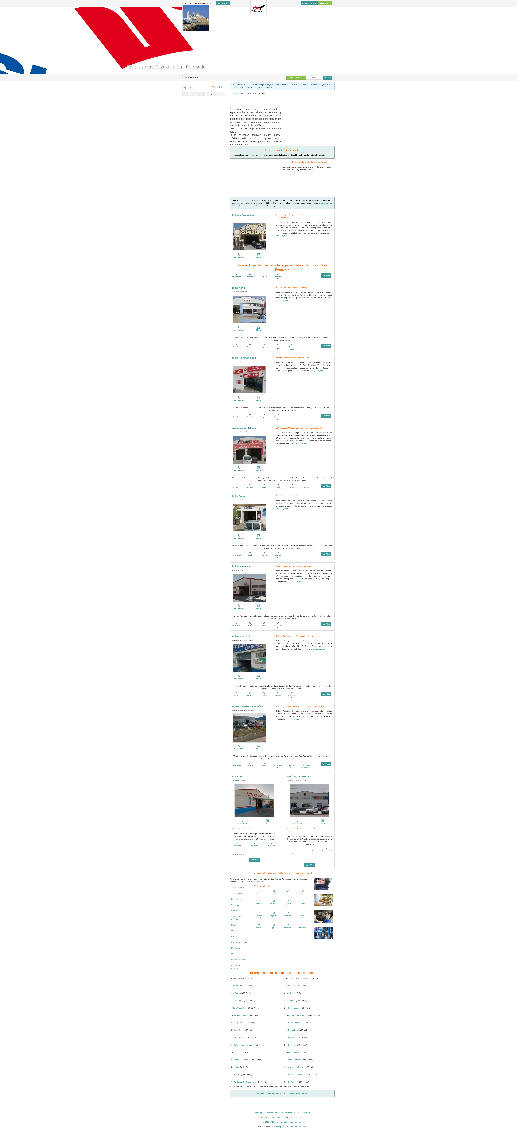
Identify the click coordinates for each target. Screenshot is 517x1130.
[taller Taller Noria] (249, 309)
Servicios (235, 905)
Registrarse (309, 3)
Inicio (188, 3)
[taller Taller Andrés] (249, 517)
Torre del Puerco (240, 1015)
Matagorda (291, 986)
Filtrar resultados (297, 77)
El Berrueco (293, 1008)
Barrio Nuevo (239, 1030)
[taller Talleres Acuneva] (249, 587)
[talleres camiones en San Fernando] (302, 901)
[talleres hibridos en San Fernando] (259, 913)
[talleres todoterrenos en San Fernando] (288, 891)
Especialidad (236, 899)
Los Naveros (293, 1052)
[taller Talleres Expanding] (249, 236)
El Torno (236, 1074)
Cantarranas (238, 1037)
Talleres (233, 93)
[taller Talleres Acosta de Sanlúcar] (249, 728)
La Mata (291, 1037)
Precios (234, 911)
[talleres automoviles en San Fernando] (273, 901)
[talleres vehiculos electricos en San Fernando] (288, 901)
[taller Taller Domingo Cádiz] (249, 379)
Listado (194, 94)
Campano (291, 1000)
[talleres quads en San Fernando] (273, 925)
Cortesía (235, 936)
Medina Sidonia (294, 1060)
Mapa (214, 94)
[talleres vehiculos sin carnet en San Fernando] (288, 925)
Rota (235, 1052)
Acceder (326, 3)
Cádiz (241, 93)
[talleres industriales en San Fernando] (288, 913)
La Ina (236, 1067)
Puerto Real (237, 986)
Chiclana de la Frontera (297, 978)
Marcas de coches (239, 942)
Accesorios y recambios (236, 917)
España (224, 3)
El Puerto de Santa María (299, 1015)
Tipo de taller (236, 893)
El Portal (291, 1045)
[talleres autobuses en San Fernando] (302, 891)
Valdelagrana (238, 1000)
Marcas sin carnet (239, 960)
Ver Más (326, 275)
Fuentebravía (294, 1030)
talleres (298, 1122)
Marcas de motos (238, 948)
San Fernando (192, 77)
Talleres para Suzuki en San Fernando (289, 1127)
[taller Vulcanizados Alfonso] (249, 449)
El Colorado (238, 1023)
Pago (233, 925)
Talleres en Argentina (294, 1117)
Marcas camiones (238, 954)
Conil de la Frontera (241, 1060)
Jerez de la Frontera (297, 1067)
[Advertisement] (279, 101)
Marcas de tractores (235, 966)
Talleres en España (271, 1117)
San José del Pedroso (242, 1045)
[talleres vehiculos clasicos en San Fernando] (259, 901)
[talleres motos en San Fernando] (302, 913)
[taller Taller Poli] (254, 800)
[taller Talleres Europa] (249, 657)
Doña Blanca (293, 1023)
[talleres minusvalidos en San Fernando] (259, 925)
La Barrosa (237, 993)
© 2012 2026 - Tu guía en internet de (279, 1122)
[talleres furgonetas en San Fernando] (273, 913)
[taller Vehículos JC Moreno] (309, 800)
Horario (234, 931)
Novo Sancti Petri (239, 1008)
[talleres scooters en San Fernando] (259, 891)
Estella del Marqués (296, 1074)
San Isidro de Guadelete (243, 1082)
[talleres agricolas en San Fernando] (273, 891)
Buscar (328, 77)
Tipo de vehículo (238, 887)
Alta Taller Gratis (204, 3)
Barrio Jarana (238, 978)
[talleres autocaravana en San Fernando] (302, 925)
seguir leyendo (282, 236)
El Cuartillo (292, 1082)
